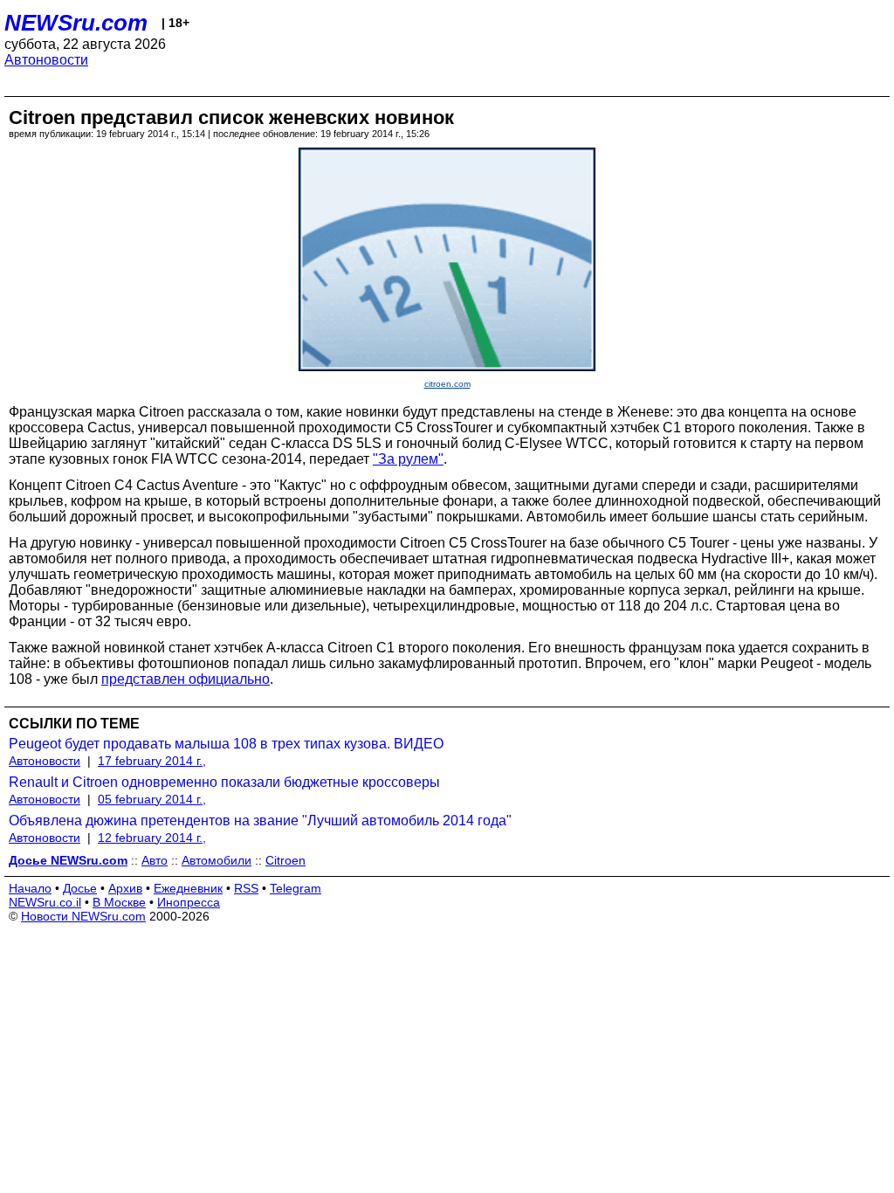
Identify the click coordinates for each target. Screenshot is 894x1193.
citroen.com (447, 384)
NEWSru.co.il (45, 902)
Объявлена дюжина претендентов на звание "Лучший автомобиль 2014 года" (260, 820)
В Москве (119, 902)
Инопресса (188, 902)
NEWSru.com (76, 23)
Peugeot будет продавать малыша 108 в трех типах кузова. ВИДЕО (226, 743)
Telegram (295, 888)
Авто (154, 860)
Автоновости (46, 59)
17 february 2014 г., (152, 761)
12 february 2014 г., (152, 838)
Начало (30, 888)
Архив (125, 888)
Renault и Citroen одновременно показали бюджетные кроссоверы (224, 782)
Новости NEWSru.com (83, 916)
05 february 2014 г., (152, 799)
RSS (246, 888)
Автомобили (216, 860)
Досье (80, 888)
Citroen (285, 860)
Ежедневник (188, 888)
